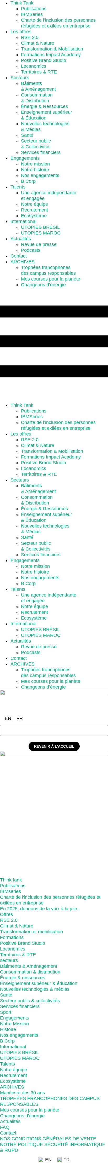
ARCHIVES (22, 261)
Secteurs (19, 77)
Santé (27, 135)
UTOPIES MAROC (41, 233)
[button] (54, 345)
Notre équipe (34, 204)
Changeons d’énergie (43, 284)
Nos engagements (40, 175)
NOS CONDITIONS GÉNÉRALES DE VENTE (48, 1138)
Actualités (20, 238)
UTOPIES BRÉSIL (40, 227)
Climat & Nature (37, 43)
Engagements (25, 158)
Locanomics (33, 66)
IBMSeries (32, 14)
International (23, 221)
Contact (18, 256)
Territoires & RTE (39, 72)
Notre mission (35, 164)
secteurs (9, 960)
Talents (17, 187)
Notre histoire (35, 169)
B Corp (28, 181)
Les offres (20, 31)
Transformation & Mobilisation (52, 48)
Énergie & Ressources (44, 106)
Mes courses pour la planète (50, 279)
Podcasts (30, 250)
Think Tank (21, 2)
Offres (6, 914)
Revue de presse (39, 244)
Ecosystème (34, 215)
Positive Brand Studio (43, 60)
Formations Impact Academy (51, 54)
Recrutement (34, 210)
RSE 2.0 (30, 37)
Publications (33, 8)
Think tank (11, 880)
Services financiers (41, 152)
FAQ (4, 1127)
